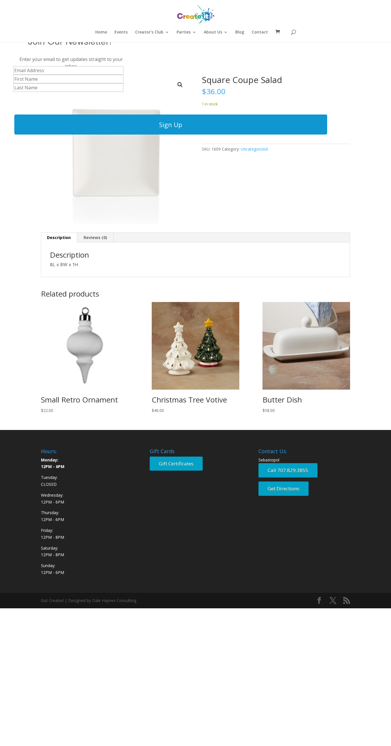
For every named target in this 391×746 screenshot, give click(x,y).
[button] (180, 85)
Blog (239, 32)
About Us (213, 32)
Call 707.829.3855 (288, 470)
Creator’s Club (149, 32)
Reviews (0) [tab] (95, 237)
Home (101, 32)
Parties (184, 32)
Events (121, 32)
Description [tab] (59, 237)
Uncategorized (254, 149)
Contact (260, 32)
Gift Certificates (176, 463)
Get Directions (283, 488)
